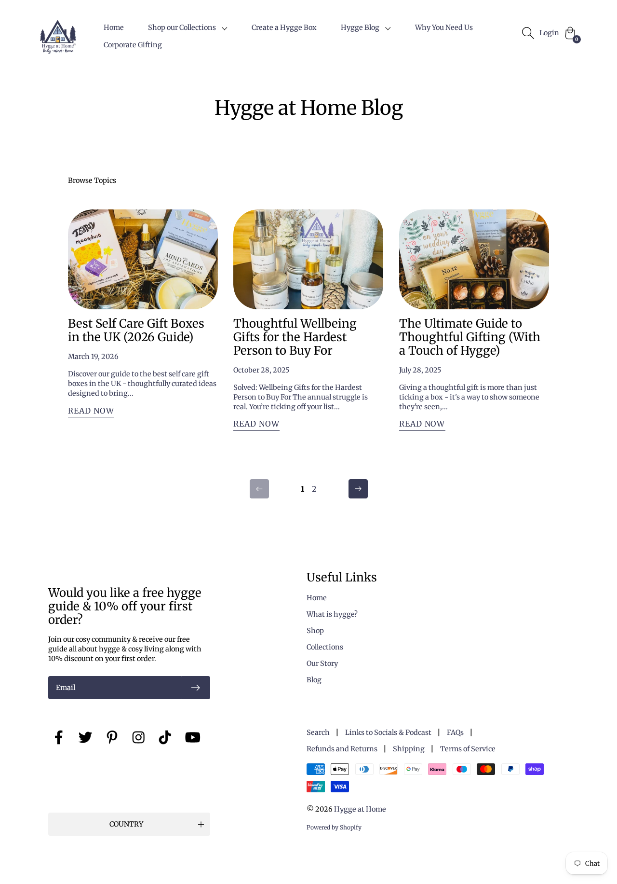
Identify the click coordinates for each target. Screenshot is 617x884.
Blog (314, 680)
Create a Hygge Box (284, 27)
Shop (315, 630)
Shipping (409, 749)
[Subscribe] (195, 687)
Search (318, 732)
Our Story (322, 663)
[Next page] (358, 488)
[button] (188, 27)
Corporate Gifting (133, 45)
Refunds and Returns (342, 749)
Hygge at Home (360, 809)
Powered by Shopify (334, 827)
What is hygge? (332, 614)
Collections (325, 647)
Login (549, 32)
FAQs (455, 732)
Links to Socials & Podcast (388, 732)
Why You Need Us (444, 27)
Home (114, 27)
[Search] (527, 32)
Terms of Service (468, 749)
